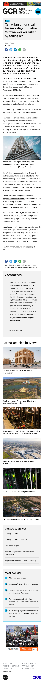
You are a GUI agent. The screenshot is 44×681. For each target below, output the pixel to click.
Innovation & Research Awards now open (24, 584)
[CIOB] (31, 677)
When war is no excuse (17, 578)
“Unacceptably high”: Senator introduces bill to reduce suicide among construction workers (24, 613)
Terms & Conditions (11, 666)
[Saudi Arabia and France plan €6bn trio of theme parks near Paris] (22, 388)
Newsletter (7, 663)
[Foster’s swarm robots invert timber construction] (22, 358)
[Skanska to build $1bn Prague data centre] (22, 478)
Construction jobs (16, 528)
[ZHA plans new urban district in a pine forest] (22, 507)
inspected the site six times (14, 198)
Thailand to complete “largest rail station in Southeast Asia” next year (23, 591)
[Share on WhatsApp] (19, 49)
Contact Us (7, 668)
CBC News (30, 176)
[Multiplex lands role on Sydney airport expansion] (22, 448)
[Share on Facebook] (6, 49)
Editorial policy (28, 668)
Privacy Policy (28, 666)
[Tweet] (10, 49)
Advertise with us (29, 663)
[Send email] (24, 49)
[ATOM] (12, 677)
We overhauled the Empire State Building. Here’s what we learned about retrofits (23, 601)
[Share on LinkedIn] (15, 49)
